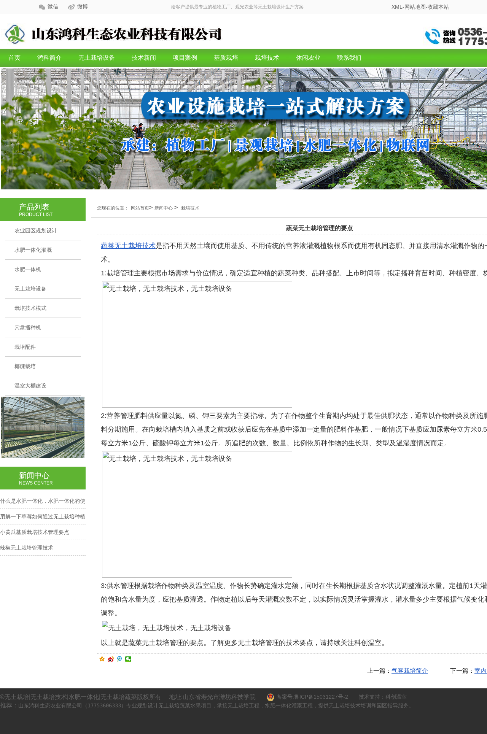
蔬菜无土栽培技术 (128, 245)
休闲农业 (308, 57)
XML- (398, 7)
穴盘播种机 (27, 327)
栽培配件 (25, 347)
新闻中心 (163, 208)
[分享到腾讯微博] (119, 659)
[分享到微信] (128, 659)
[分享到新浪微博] (111, 659)
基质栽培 (226, 57)
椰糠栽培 (25, 366)
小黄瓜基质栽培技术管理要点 (34, 532)
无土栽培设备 (96, 57)
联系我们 (349, 57)
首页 (14, 57)
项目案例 (185, 57)
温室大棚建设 (30, 386)
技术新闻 (144, 57)
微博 (82, 7)
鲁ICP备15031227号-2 (321, 697)
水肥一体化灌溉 (33, 250)
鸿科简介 (49, 57)
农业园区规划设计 (35, 230)
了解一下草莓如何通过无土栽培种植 (42, 516)
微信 (53, 7)
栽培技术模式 (30, 308)
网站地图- (416, 7)
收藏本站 (438, 7)
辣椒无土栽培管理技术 (26, 548)
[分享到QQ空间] (102, 659)
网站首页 (140, 208)
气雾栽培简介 (410, 670)
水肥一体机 (27, 269)
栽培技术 (267, 57)
